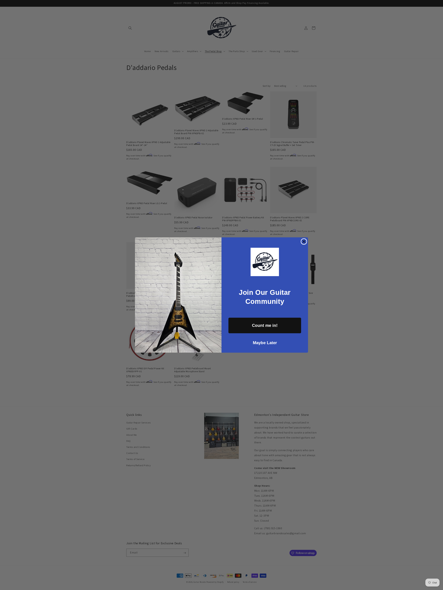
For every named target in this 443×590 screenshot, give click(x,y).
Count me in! (265, 325)
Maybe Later (265, 342)
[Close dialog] (304, 241)
